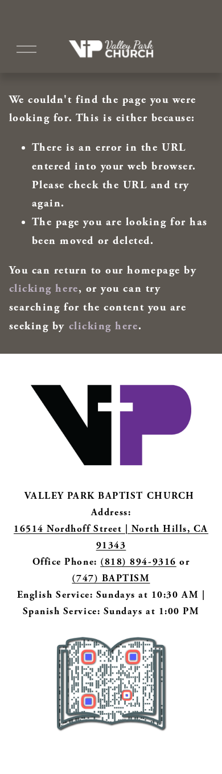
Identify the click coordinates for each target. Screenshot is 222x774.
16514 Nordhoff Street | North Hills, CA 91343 (111, 537)
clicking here (44, 288)
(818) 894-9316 (138, 562)
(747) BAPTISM (111, 578)
